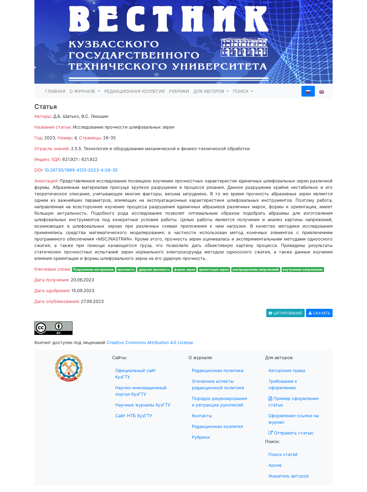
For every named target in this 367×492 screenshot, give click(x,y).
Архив (275, 465)
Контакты (202, 415)
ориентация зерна (214, 269)
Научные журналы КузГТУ (142, 405)
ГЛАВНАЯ (55, 91)
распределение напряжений (256, 269)
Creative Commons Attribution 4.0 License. (150, 342)
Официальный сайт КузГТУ (135, 374)
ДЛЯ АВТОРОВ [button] (209, 91)
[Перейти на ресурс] (183, 41)
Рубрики (201, 437)
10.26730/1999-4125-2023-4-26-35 (81, 170)
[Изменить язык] (321, 91)
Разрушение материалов (93, 269)
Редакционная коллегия (217, 426)
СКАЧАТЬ (321, 313)
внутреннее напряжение (303, 269)
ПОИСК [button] (241, 91)
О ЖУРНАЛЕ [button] (83, 91)
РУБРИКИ (179, 91)
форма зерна (184, 269)
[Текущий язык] (308, 91)
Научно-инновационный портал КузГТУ (141, 391)
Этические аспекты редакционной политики (218, 384)
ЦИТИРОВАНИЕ (287, 313)
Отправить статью (293, 433)
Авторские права (286, 370)
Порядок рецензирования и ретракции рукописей (219, 402)
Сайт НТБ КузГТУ (133, 415)
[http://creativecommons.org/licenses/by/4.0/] (53, 327)
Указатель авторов (288, 476)
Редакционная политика (217, 370)
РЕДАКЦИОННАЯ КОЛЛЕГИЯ (134, 91)
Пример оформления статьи (293, 402)
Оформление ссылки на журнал (293, 419)
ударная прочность (154, 269)
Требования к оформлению (282, 384)
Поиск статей (283, 454)
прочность (126, 269)
